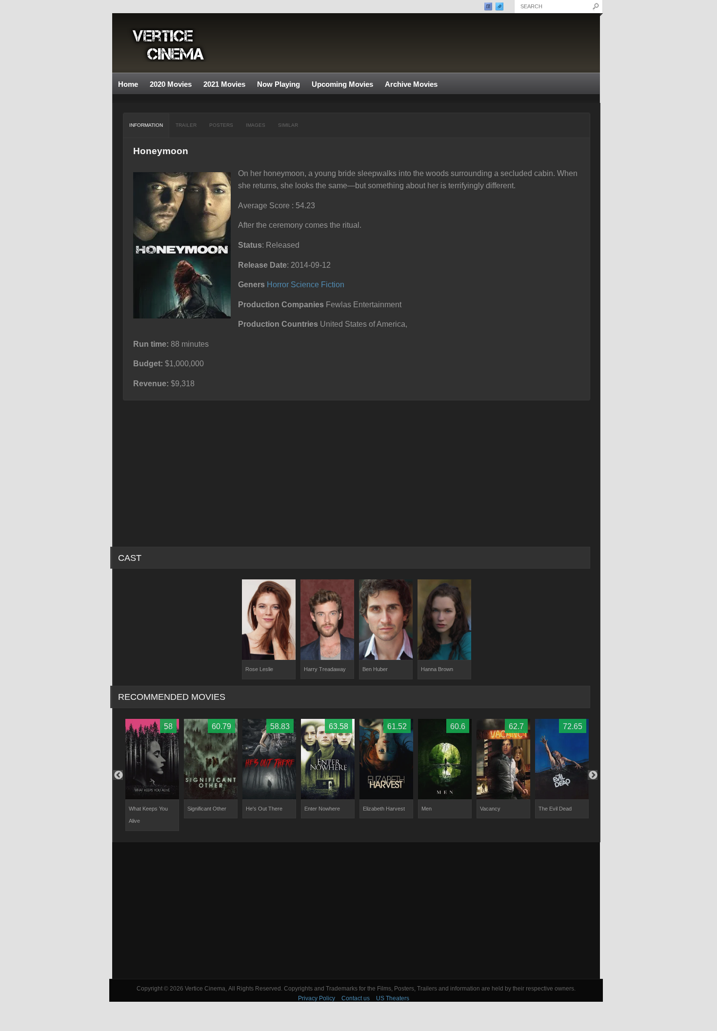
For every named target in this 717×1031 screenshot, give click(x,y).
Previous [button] (118, 775)
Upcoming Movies (342, 84)
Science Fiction (317, 284)
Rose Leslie (259, 669)
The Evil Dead (555, 809)
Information (146, 125)
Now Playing (278, 84)
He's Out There (264, 809)
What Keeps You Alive (148, 815)
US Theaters (392, 998)
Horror (278, 284)
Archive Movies (408, 84)
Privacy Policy (316, 998)
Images (255, 125)
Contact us (355, 998)
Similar (288, 125)
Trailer (186, 125)
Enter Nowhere (322, 809)
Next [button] (593, 775)
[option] (268, 629)
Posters (221, 125)
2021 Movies (224, 84)
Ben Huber (375, 669)
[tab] (146, 125)
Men (426, 809)
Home (128, 84)
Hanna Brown (437, 669)
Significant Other (206, 809)
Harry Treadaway (325, 669)
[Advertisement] (356, 910)
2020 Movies (171, 84)
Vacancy (490, 809)
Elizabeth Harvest (384, 809)
